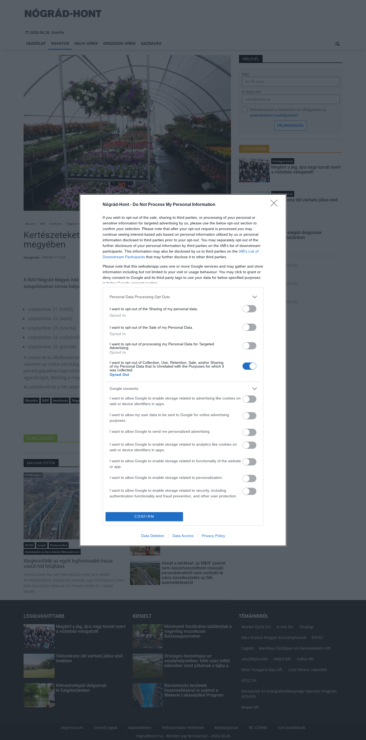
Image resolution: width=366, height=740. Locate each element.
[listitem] (183, 297)
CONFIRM (144, 517)
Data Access (183, 536)
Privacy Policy (213, 536)
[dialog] (183, 370)
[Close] (276, 205)
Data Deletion (152, 536)
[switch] (249, 308)
